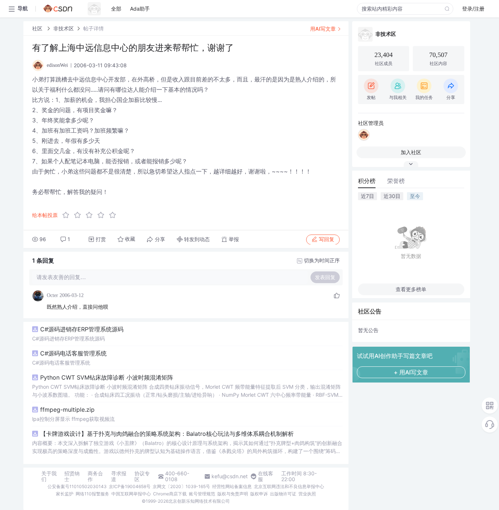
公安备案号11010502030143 (77, 486)
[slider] (91, 215)
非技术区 (63, 28)
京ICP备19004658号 (130, 486)
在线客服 (265, 476)
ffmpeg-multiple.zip (67, 409)
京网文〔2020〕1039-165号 (181, 486)
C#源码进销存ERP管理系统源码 (81, 329)
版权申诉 (259, 493)
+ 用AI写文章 (411, 372)
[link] (38, 28)
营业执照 (307, 493)
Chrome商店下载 (170, 493)
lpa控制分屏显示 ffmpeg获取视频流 (73, 419)
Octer (52, 295)
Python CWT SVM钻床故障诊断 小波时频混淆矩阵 (106, 377)
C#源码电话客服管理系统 (73, 353)
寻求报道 (118, 476)
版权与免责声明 (232, 493)
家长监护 (64, 493)
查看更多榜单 (411, 289)
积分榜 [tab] (367, 180)
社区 (38, 28)
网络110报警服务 (92, 493)
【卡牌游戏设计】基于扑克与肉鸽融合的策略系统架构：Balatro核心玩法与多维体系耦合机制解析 (167, 433)
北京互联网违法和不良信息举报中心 (289, 486)
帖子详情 (93, 28)
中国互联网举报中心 (131, 493)
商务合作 (95, 476)
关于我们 (49, 476)
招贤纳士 (72, 476)
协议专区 (142, 476)
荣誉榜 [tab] (396, 180)
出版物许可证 (283, 493)
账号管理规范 (202, 493)
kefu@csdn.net (230, 476)
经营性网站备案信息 (232, 486)
